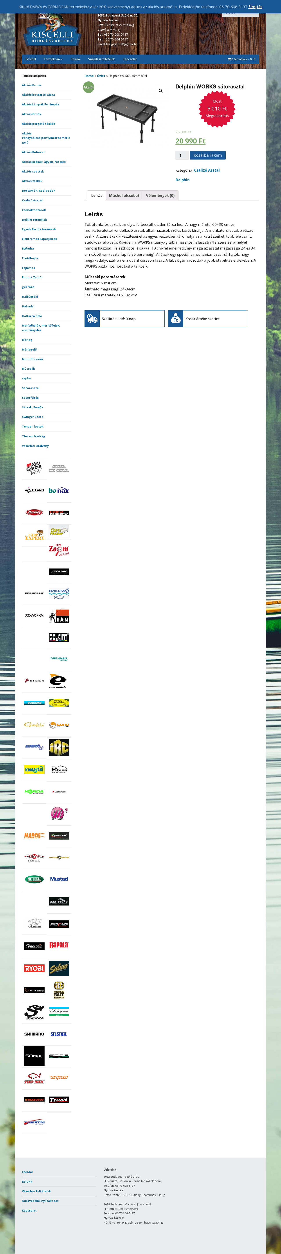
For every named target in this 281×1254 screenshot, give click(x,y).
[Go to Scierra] (34, 1021)
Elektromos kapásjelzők (39, 239)
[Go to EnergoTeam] (59, 690)
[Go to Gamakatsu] (34, 734)
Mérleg (27, 340)
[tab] (96, 195)
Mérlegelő (29, 349)
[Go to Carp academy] (59, 522)
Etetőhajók (30, 258)
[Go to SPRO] (59, 1065)
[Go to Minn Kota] (59, 867)
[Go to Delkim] (59, 646)
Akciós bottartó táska (38, 95)
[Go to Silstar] (59, 1043)
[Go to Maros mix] (34, 844)
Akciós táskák (32, 181)
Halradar (28, 306)
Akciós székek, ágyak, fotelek (44, 162)
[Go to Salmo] (59, 977)
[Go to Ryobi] (34, 977)
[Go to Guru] (59, 734)
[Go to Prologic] (34, 955)
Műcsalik (28, 369)
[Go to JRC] (59, 757)
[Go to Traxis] (59, 1109)
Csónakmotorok (34, 210)
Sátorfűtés (30, 398)
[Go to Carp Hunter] (59, 537)
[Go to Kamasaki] (34, 778)
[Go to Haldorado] (34, 756)
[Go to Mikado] (34, 867)
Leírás (96, 195)
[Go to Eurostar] (34, 712)
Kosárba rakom (207, 155)
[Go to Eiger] (34, 690)
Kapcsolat (130, 59)
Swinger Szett (32, 417)
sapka (26, 378)
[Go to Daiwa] (34, 624)
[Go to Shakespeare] (59, 1021)
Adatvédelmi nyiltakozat (40, 1201)
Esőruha (28, 248)
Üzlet (101, 76)
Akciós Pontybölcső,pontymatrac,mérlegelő (46, 138)
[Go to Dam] (59, 624)
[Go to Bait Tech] (34, 499)
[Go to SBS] (59, 999)
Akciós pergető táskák (38, 124)
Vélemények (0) (160, 195)
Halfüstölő (30, 297)
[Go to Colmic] (59, 581)
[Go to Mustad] (59, 888)
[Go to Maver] (59, 845)
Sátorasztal (31, 388)
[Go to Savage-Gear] (34, 999)
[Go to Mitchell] (34, 888)
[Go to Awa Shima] (59, 477)
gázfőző (28, 287)
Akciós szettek (33, 171)
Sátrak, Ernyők (32, 407)
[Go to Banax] (59, 499)
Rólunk (75, 59)
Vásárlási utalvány (35, 446)
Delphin (182, 179)
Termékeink (52, 59)
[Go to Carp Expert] (34, 544)
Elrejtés (255, 6)
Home (89, 76)
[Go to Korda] (34, 801)
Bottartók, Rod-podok (38, 191)
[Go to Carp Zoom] (59, 559)
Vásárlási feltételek (101, 59)
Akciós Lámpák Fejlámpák (40, 104)
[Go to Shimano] (34, 1043)
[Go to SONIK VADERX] (34, 1065)
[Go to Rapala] (59, 955)
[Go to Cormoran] (34, 603)
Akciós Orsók (31, 114)
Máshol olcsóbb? (124, 195)
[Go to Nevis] (59, 910)
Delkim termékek (34, 220)
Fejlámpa (28, 268)
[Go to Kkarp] (59, 778)
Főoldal (30, 59)
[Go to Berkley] (34, 521)
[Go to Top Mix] (34, 1087)
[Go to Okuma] (34, 932)
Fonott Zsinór (32, 277)
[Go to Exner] (59, 712)
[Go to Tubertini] (34, 1131)
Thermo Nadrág (33, 436)
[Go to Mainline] (59, 823)
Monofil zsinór (32, 359)
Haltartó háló (32, 316)
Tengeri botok (32, 426)
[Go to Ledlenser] (59, 801)
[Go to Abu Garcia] (34, 477)
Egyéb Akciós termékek (39, 229)
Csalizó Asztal (32, 200)
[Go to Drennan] (59, 668)
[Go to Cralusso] (59, 603)
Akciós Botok (31, 85)
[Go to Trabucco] (34, 1109)
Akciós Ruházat (33, 152)
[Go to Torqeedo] (59, 1087)
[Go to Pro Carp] (59, 933)
